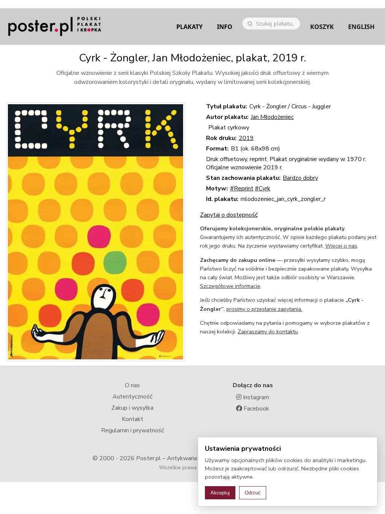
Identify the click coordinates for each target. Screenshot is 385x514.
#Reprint (241, 188)
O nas (132, 385)
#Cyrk (262, 188)
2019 (246, 138)
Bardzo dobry (300, 178)
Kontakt (132, 419)
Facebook (255, 409)
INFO (224, 27)
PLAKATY (189, 27)
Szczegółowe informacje (230, 286)
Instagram (255, 397)
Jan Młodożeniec (272, 117)
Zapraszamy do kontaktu (268, 331)
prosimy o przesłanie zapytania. (264, 309)
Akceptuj (220, 493)
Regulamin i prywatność (132, 430)
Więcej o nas (341, 245)
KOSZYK (322, 27)
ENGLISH (361, 27)
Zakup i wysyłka (132, 408)
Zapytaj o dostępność (229, 215)
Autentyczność (132, 396)
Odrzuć (253, 493)
